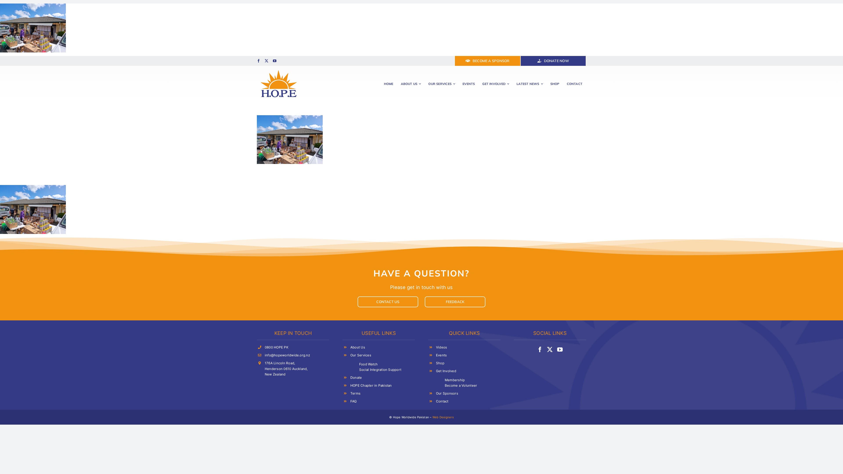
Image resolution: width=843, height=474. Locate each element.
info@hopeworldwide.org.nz (287, 355)
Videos (441, 347)
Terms (355, 393)
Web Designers (443, 417)
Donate (356, 377)
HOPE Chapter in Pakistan (371, 385)
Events (441, 355)
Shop (440, 363)
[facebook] (258, 61)
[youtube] (274, 61)
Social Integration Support (380, 370)
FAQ (353, 401)
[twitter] (266, 61)
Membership (455, 380)
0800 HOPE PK (276, 347)
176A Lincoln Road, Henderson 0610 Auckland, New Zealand (286, 368)
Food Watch (368, 364)
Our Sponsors (447, 393)
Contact (442, 401)
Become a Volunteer (461, 385)
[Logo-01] (279, 70)
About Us (357, 347)
